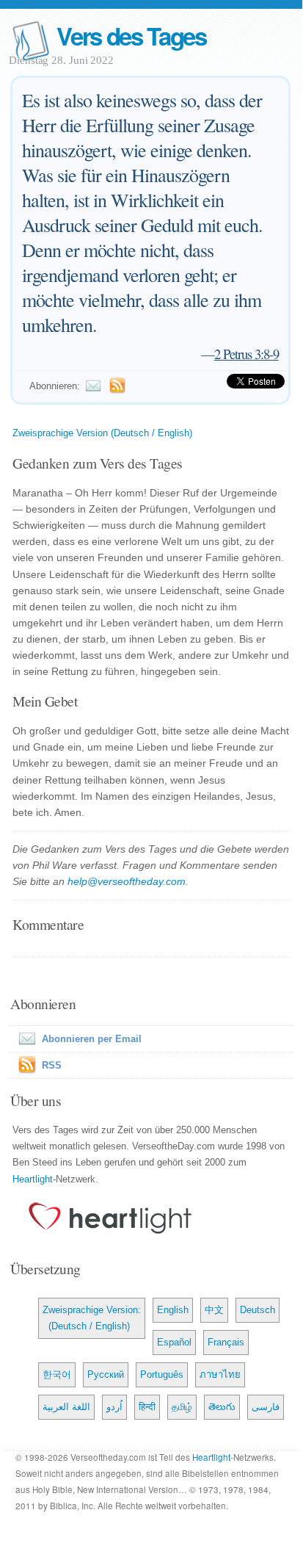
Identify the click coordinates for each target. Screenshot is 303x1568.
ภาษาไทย (220, 1374)
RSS (52, 1065)
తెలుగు (222, 1406)
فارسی (266, 1406)
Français (226, 1342)
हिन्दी (147, 1406)
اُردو (114, 1406)
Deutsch (257, 1309)
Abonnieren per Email (92, 1038)
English (173, 1309)
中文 (214, 1309)
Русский (105, 1374)
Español (174, 1342)
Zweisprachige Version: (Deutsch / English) (92, 1318)
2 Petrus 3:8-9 (246, 353)
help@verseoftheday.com (126, 881)
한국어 (57, 1374)
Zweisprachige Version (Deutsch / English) (102, 432)
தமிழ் (182, 1406)
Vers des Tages (131, 35)
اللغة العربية (66, 1406)
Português (161, 1374)
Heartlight (32, 1179)
